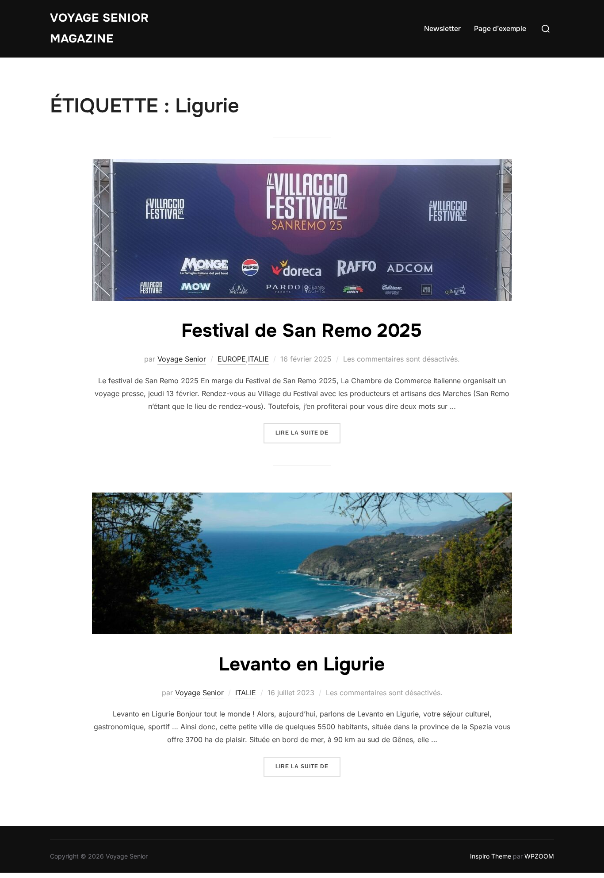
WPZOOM (539, 856)
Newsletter (442, 28)
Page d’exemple (500, 28)
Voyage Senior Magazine (99, 28)
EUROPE (232, 358)
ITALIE (258, 358)
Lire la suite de (307, 432)
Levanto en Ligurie (301, 664)
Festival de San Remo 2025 (301, 331)
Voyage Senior (181, 358)
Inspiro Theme (490, 856)
